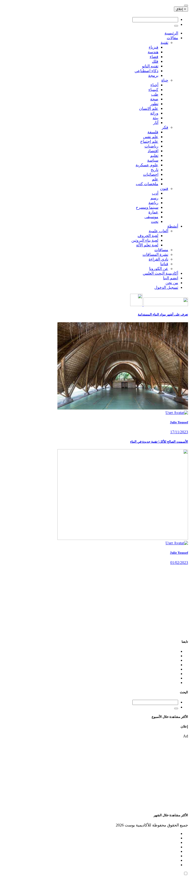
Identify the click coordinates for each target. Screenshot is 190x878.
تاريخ (154, 170)
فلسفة (152, 132)
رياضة (153, 203)
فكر (165, 127)
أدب (155, 193)
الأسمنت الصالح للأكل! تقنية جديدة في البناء (159, 441)
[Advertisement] (95, 599)
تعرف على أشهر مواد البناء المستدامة (163, 314)
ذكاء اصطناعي (146, 71)
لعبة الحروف (148, 236)
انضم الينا (170, 278)
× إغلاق (181, 9)
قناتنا (164, 264)
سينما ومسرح (147, 207)
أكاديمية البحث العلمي (160, 273)
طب (154, 94)
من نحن (172, 283)
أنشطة (172, 226)
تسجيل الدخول (166, 287)
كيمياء (153, 90)
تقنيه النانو (150, 66)
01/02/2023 (179, 562)
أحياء (154, 85)
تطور (154, 104)
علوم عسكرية (147, 165)
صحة (154, 99)
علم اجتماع (149, 141)
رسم (154, 198)
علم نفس (150, 137)
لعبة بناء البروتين (144, 240)
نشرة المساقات (155, 254)
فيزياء (153, 47)
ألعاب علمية (158, 231)
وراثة (154, 113)
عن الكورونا (158, 268)
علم (155, 179)
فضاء (154, 57)
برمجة (153, 75)
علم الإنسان (148, 108)
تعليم (154, 155)
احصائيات (150, 174)
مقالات (172, 38)
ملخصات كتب (147, 184)
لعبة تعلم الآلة (147, 245)
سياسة (152, 160)
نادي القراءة (158, 259)
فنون (164, 188)
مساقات (161, 250)
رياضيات (151, 146)
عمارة (153, 212)
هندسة (153, 52)
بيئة (155, 118)
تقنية (164, 42)
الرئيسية (171, 33)
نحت (154, 221)
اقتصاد (153, 151)
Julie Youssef (179, 422)
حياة (164, 80)
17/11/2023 (179, 432)
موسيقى (151, 217)
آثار (155, 122)
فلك (155, 61)
